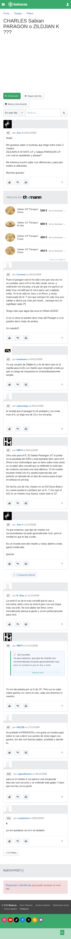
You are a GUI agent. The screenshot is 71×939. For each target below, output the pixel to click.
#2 (8, 274)
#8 (8, 646)
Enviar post (13, 96)
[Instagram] (4, 919)
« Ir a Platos (11, 853)
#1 (8, 133)
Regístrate (11, 885)
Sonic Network (26, 905)
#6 (8, 525)
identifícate (25, 885)
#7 (8, 595)
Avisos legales (10, 909)
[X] (28, 919)
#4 (8, 406)
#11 (8, 818)
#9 (8, 727)
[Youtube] (10, 919)
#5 (8, 450)
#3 (8, 359)
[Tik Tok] (16, 919)
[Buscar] (64, 112)
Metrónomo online (61, 905)
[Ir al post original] (15, 654)
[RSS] (34, 919)
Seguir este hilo (35, 96)
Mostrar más (37, 673)
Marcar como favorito (17, 104)
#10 (9, 774)
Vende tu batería (42, 905)
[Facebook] (22, 919)
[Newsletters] (40, 919)
